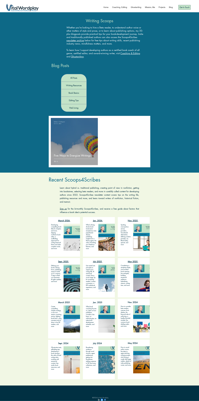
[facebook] (105, 400)
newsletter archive (75, 40)
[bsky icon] (102, 400)
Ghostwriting (77, 56)
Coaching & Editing (130, 53)
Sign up (63, 208)
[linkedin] (99, 400)
